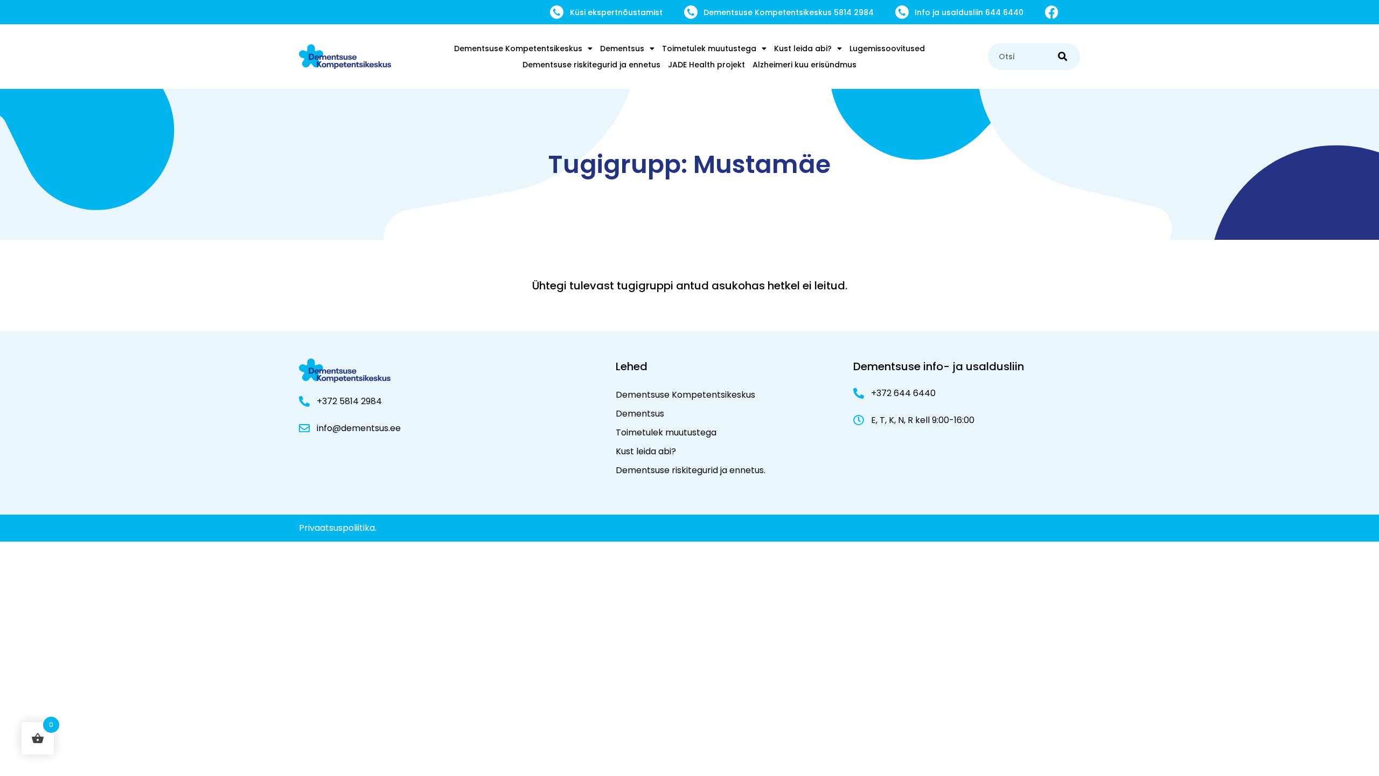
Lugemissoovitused (887, 48)
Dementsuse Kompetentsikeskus (518, 48)
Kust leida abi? (803, 48)
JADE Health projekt (706, 64)
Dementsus (622, 48)
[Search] (1062, 56)
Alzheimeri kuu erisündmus (804, 64)
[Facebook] (1051, 12)
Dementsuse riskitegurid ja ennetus (591, 64)
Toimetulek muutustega (709, 48)
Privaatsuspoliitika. (338, 528)
